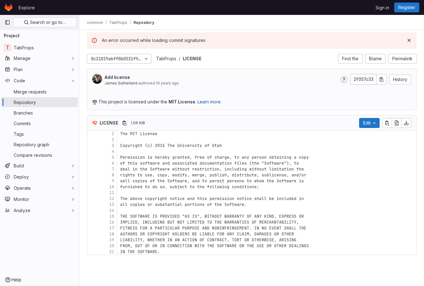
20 (111, 245)
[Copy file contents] (387, 123)
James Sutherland (121, 83)
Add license (117, 77)
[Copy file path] (124, 123)
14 (111, 210)
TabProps (166, 58)
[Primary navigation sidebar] (7, 22)
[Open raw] (397, 123)
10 (111, 186)
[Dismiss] (409, 40)
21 (111, 251)
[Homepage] (8, 7)
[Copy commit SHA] (381, 79)
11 (111, 192)
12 (111, 198)
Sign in (382, 7)
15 (111, 216)
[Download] (406, 123)
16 (111, 222)
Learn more (209, 101)
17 (111, 228)
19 (111, 240)
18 (111, 234)
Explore (27, 7)
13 (111, 204)
